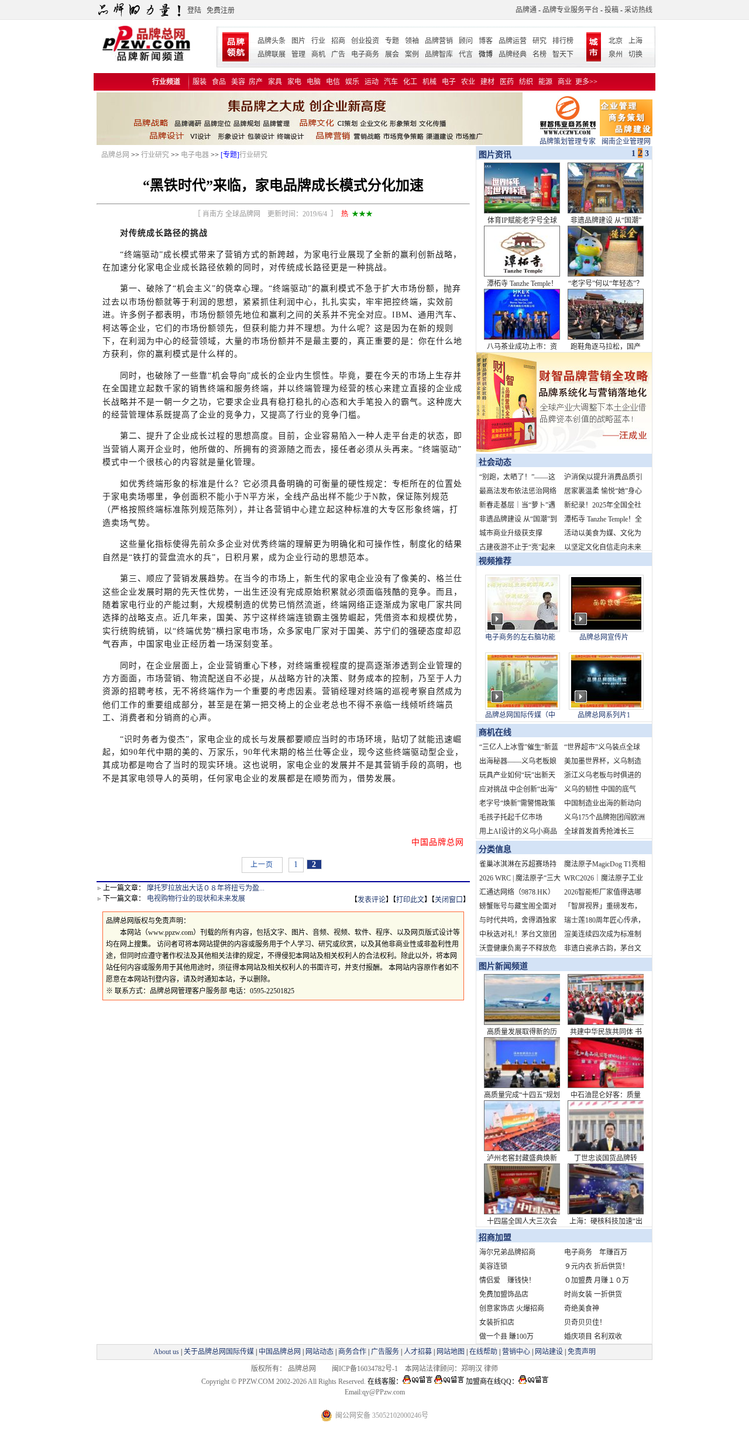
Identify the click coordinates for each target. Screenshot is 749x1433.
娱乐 (352, 82)
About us (166, 1352)
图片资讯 (493, 154)
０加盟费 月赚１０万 (596, 1280)
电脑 (314, 82)
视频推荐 (495, 561)
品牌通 (526, 10)
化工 (410, 82)
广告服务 (385, 1352)
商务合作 (352, 1352)
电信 (333, 82)
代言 (466, 54)
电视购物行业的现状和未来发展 (196, 899)
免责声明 (581, 1352)
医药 (507, 82)
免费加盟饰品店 (503, 1294)
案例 (412, 54)
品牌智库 (439, 54)
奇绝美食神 (581, 1308)
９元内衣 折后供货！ (596, 1266)
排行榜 (562, 41)
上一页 (261, 865)
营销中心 (516, 1352)
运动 (372, 82)
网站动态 (319, 1352)
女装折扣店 (496, 1322)
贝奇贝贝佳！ (585, 1322)
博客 (486, 41)
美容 (238, 82)
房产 (256, 82)
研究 (539, 41)
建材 (487, 82)
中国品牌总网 (280, 1352)
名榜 (539, 54)
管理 (298, 54)
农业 (468, 82)
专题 (392, 41)
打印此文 (410, 900)
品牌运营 (513, 41)
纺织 (526, 82)
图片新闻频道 (503, 966)
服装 (200, 82)
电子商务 (365, 54)
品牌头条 (271, 41)
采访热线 (638, 10)
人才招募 (418, 1352)
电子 (449, 82)
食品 (219, 82)
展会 (392, 54)
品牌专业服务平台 (570, 10)
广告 (338, 54)
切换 (635, 54)
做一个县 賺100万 (506, 1336)
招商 (338, 41)
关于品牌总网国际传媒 (219, 1352)
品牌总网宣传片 (603, 637)
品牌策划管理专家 (568, 141)
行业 (318, 41)
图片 (298, 41)
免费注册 (221, 10)
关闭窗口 (449, 900)
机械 (429, 82)
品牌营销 (439, 41)
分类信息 (495, 849)
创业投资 (365, 41)
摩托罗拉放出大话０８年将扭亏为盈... (205, 888)
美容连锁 (493, 1266)
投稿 (611, 10)
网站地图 (451, 1352)
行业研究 (155, 155)
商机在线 (495, 732)
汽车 (391, 82)
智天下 (562, 54)
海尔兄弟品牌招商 (507, 1252)
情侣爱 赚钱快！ (507, 1280)
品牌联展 (271, 54)
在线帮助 (483, 1352)
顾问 (466, 41)
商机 (318, 54)
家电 (294, 82)
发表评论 (372, 900)
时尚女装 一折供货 (593, 1294)
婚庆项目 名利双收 (593, 1336)
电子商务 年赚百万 (595, 1252)
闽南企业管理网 (626, 141)
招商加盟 (495, 1237)
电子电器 (195, 155)
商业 (565, 82)
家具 (275, 82)
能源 (545, 82)
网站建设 (549, 1352)
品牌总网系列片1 (604, 715)
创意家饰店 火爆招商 (511, 1308)
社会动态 (495, 462)
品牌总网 (115, 155)
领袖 (412, 41)
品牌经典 (513, 54)
